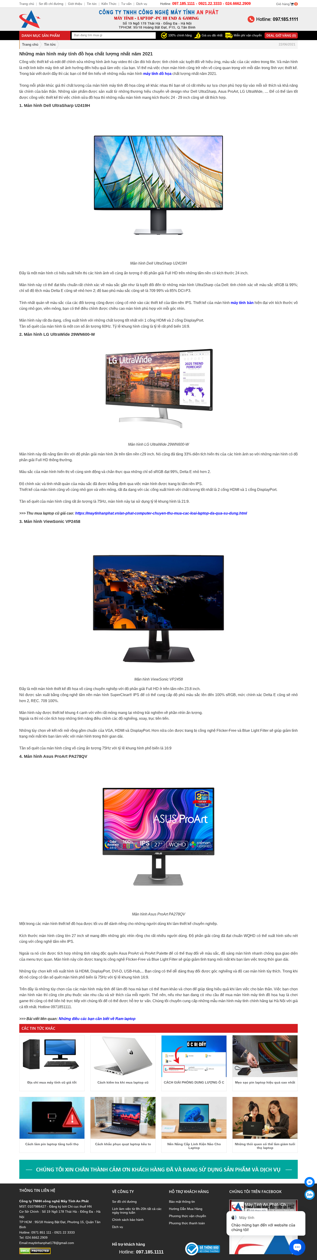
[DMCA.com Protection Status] (35, 1253)
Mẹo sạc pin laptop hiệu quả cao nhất (265, 1082)
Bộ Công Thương (198, 1257)
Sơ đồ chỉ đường (124, 1201)
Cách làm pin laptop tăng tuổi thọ (52, 1144)
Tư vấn (126, 4)
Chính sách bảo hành (128, 1220)
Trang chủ (30, 44)
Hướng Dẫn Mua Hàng (185, 1209)
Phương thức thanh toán (187, 1223)
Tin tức (92, 4)
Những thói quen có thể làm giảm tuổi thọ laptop (265, 1146)
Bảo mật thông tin (182, 1201)
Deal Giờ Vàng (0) (281, 35)
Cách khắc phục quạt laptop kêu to (123, 1144)
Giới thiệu (75, 4)
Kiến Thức (108, 4)
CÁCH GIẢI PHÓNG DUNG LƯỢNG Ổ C (194, 1082)
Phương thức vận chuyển (187, 1216)
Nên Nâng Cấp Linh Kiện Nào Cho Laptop (194, 1146)
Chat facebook (309, 1191)
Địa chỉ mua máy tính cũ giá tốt (52, 1082)
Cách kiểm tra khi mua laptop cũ (123, 1082)
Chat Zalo (307, 1203)
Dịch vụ (117, 1227)
